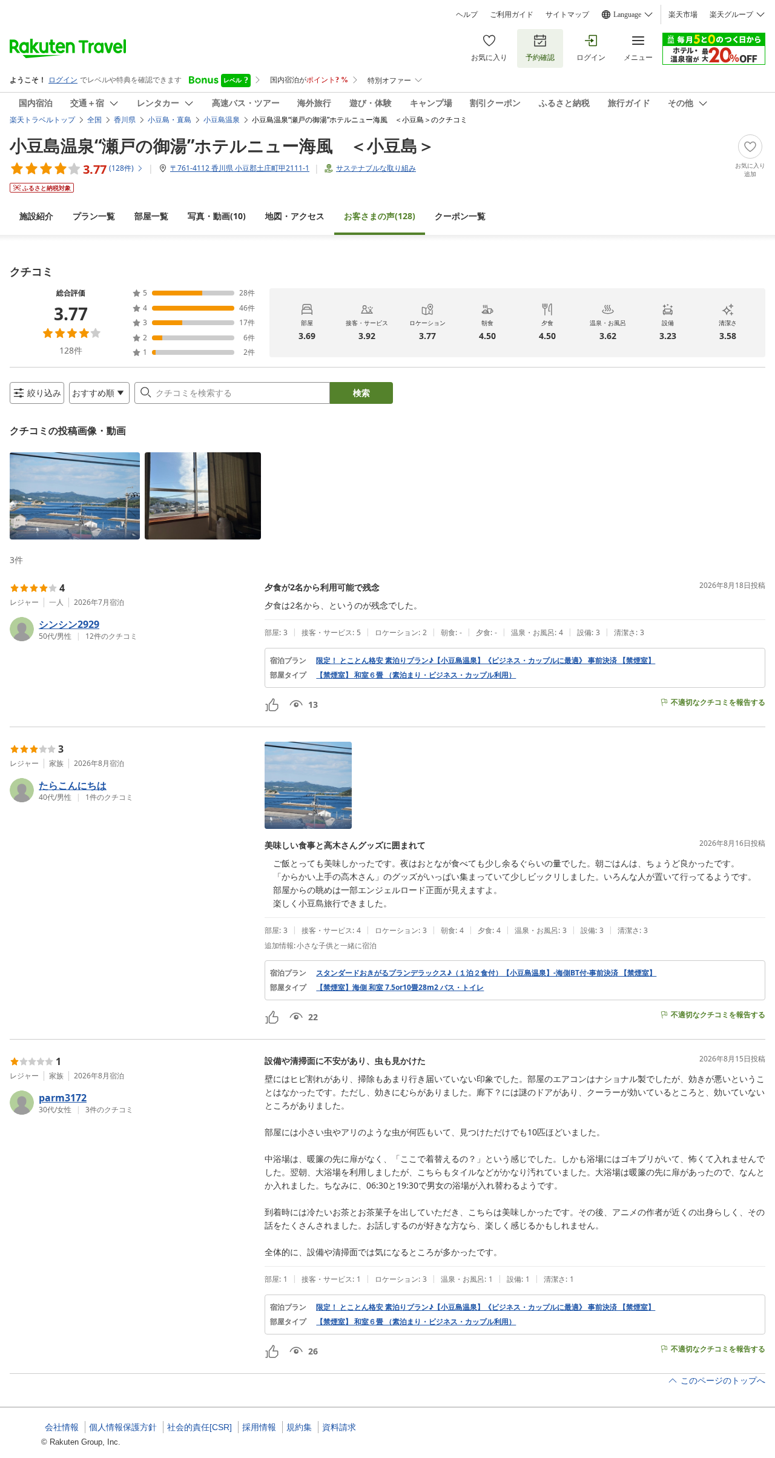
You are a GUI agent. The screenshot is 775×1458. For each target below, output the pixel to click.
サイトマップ (567, 14)
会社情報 (62, 1427)
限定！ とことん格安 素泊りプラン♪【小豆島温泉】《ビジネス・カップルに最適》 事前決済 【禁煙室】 (485, 660)
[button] (75, 495)
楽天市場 (683, 14)
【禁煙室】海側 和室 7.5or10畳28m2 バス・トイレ (400, 987)
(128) (379, 216)
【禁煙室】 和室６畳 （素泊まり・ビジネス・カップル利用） (416, 675)
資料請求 (339, 1427)
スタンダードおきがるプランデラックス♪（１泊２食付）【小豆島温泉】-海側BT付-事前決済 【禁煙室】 (486, 973)
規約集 (299, 1427)
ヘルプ (467, 14)
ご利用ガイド (511, 14)
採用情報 (259, 1427)
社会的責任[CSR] (199, 1427)
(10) (217, 216)
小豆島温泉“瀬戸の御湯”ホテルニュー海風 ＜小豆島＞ (222, 145)
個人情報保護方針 (123, 1427)
